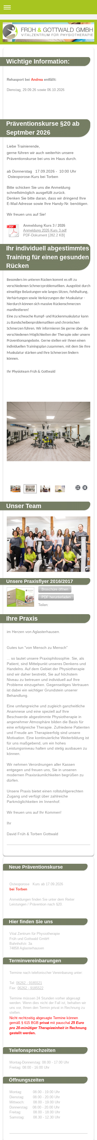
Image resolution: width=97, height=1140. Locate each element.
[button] (54, 589)
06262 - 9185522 (30, 988)
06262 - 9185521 (29, 983)
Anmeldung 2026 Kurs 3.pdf (45, 230)
